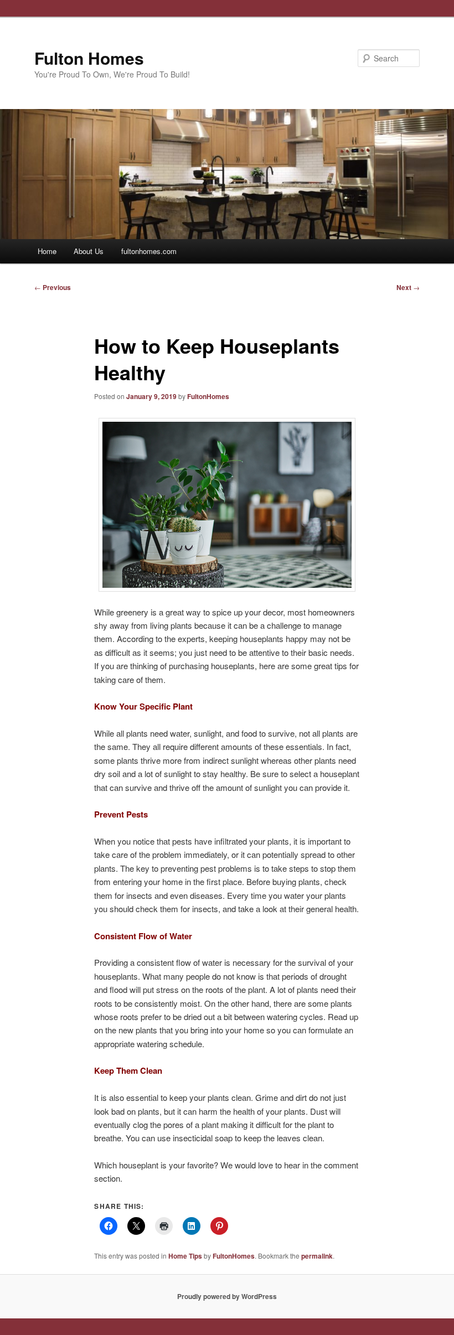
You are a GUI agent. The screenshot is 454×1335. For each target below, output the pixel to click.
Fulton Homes (89, 58)
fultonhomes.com (149, 251)
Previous (52, 287)
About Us (89, 251)
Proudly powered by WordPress (227, 1296)
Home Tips (185, 1256)
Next (408, 287)
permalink (317, 1256)
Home (47, 251)
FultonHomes (208, 396)
